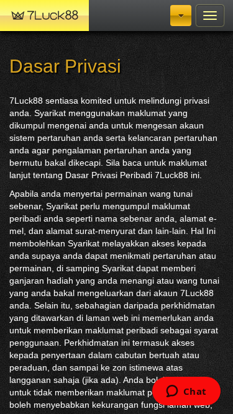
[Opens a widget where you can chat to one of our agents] (186, 392)
